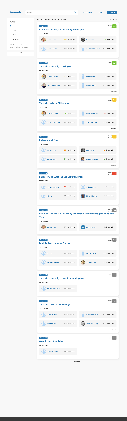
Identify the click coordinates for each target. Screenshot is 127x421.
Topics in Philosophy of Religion (55, 66)
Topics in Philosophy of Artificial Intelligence (61, 278)
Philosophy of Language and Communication (61, 177)
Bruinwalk (15, 12)
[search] (49, 12)
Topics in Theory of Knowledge (54, 304)
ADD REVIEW (87, 12)
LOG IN (99, 12)
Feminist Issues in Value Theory (54, 243)
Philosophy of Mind (48, 140)
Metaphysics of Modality (51, 341)
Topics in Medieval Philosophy (54, 103)
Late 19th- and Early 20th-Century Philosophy (61, 29)
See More (113, 54)
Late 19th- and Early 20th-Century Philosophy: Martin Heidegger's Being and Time (76, 215)
